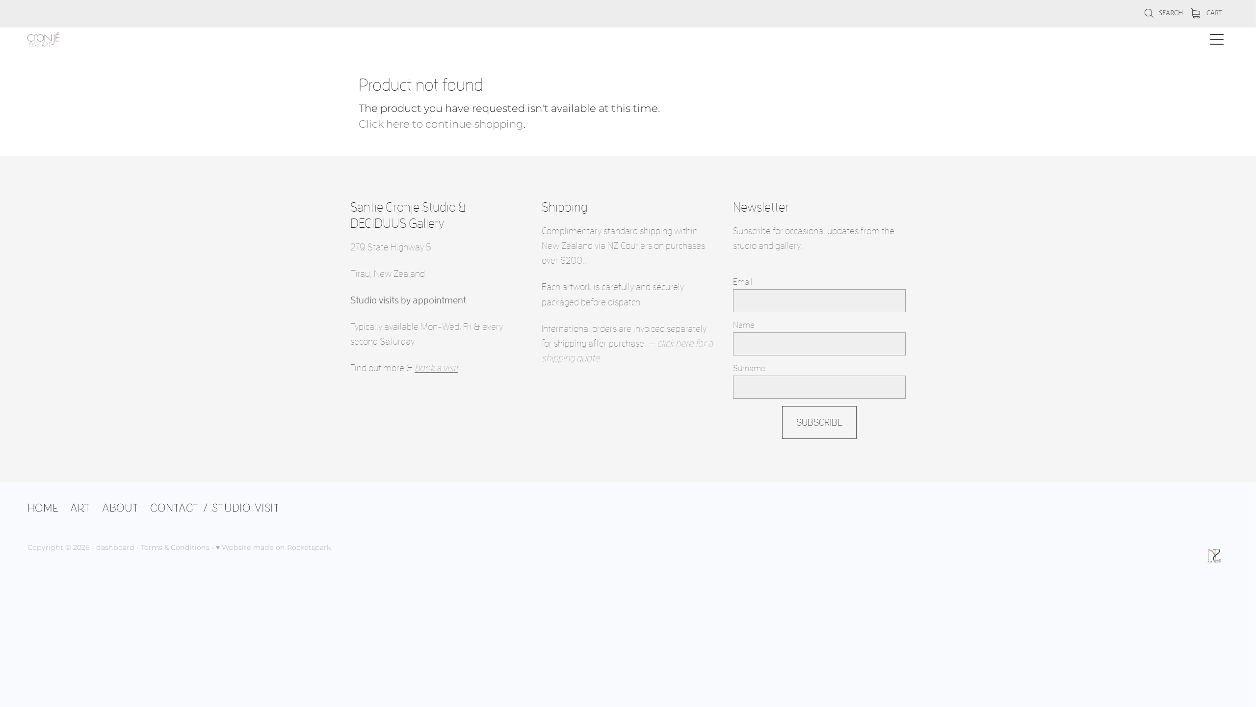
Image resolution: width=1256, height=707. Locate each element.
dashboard (115, 547)
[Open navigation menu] (1217, 39)
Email (742, 281)
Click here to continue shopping (441, 124)
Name (744, 325)
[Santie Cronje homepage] (477, 39)
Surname (749, 368)
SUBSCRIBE (819, 422)
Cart (1213, 12)
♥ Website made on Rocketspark (273, 547)
